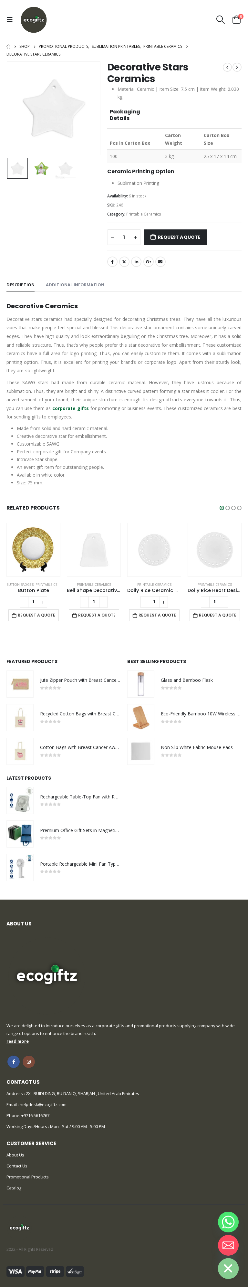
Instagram (28, 1061)
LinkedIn (136, 262)
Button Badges (20, 584)
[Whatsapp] (228, 1222)
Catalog (13, 1188)
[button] (222, 508)
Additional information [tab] (75, 285)
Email (160, 262)
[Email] (228, 1245)
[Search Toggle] (221, 20)
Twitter (124, 262)
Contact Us (16, 1166)
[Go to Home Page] (8, 46)
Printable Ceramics (143, 214)
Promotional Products (27, 1177)
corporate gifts (70, 408)
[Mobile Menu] (11, 19)
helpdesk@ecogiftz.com (43, 1104)
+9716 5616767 (35, 1115)
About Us (15, 1155)
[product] (33, 549)
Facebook (112, 262)
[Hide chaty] (228, 1268)
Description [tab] (20, 285)
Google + (148, 262)
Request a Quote (179, 237)
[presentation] (14, 108)
